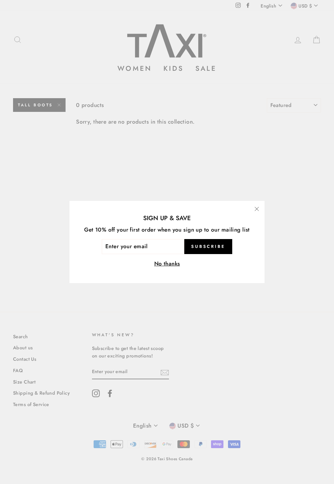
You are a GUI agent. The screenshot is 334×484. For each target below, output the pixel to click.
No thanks (167, 263)
